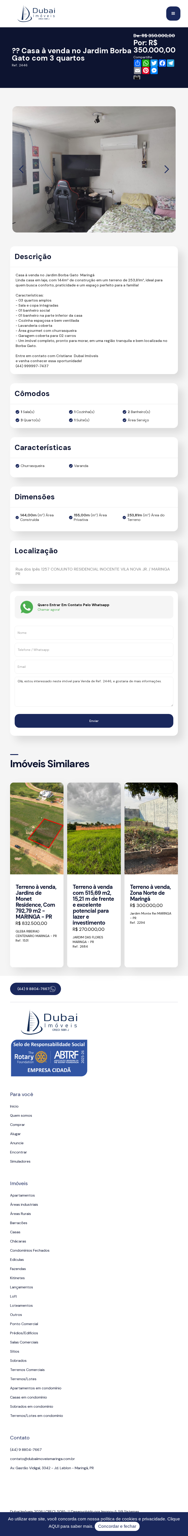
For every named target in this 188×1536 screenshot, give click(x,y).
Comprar (17, 1124)
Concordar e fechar (117, 1526)
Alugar (15, 1133)
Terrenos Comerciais (27, 1369)
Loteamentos (21, 1305)
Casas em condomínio (28, 1397)
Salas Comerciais (24, 1342)
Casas (15, 1232)
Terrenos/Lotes (23, 1379)
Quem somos (21, 1115)
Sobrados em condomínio (31, 1406)
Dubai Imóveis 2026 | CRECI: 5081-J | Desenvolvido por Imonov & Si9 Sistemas (74, 1511)
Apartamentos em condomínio (35, 1388)
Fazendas (18, 1268)
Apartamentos (22, 1195)
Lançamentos (21, 1287)
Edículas (17, 1259)
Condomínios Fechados (30, 1250)
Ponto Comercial (24, 1323)
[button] (173, 13)
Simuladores (20, 1161)
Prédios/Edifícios (24, 1333)
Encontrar (18, 1152)
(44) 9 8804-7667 (26, 1449)
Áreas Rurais (20, 1213)
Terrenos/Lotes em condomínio (36, 1415)
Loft (13, 1296)
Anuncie (17, 1143)
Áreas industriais (24, 1204)
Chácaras (18, 1241)
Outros (16, 1314)
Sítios (14, 1351)
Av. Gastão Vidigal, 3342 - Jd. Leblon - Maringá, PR (52, 1468)
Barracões (18, 1222)
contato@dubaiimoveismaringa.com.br (42, 1458)
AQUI (54, 1526)
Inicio (14, 1106)
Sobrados (18, 1360)
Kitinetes (17, 1278)
